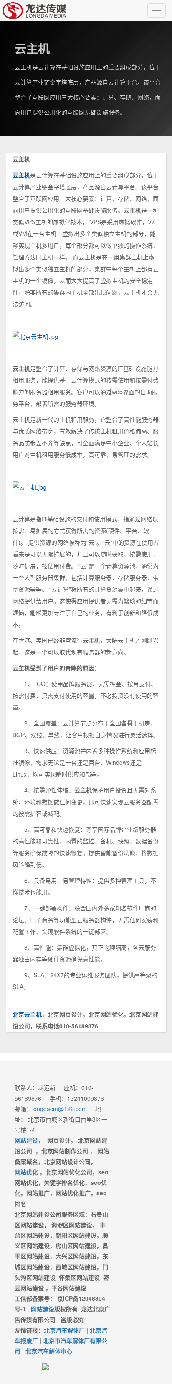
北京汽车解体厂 (64, 1330)
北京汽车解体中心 (48, 1351)
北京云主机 (27, 1014)
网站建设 (42, 1309)
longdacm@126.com (59, 1109)
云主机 (21, 175)
